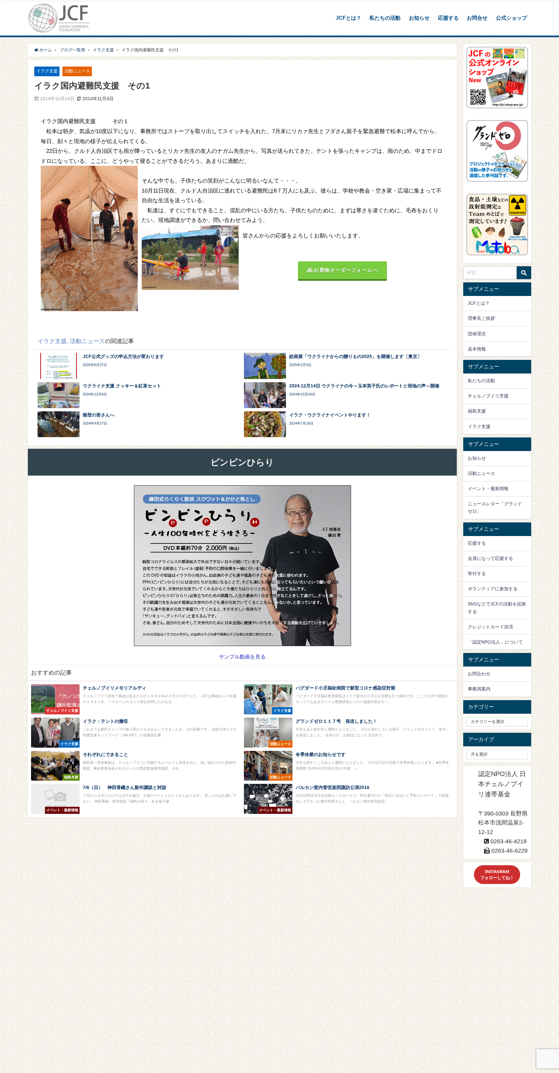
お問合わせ (479, 673)
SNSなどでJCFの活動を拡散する (497, 608)
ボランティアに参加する (493, 588)
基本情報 (477, 349)
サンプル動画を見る (242, 656)
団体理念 (477, 333)
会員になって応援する (490, 558)
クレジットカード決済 (490, 627)
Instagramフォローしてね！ (497, 874)
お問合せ (477, 17)
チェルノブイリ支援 (488, 396)
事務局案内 (479, 689)
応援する (448, 17)
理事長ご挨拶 (481, 318)
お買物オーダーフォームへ (346, 270)
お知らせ (419, 17)
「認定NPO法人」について (495, 642)
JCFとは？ (348, 17)
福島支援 (477, 411)
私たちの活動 (384, 17)
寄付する (477, 573)
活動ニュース (77, 71)
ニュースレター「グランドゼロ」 (495, 507)
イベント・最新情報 (488, 488)
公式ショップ (511, 17)
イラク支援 (47, 71)
